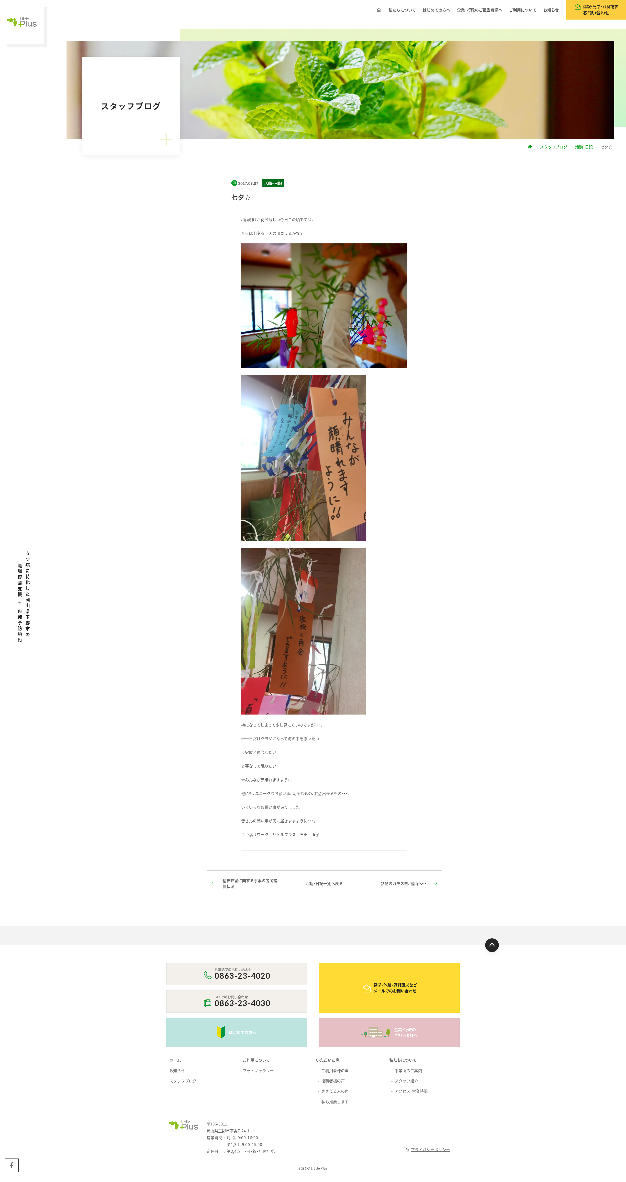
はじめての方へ (436, 10)
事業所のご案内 (408, 1070)
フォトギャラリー (258, 1070)
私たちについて (402, 10)
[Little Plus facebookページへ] (12, 1165)
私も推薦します (335, 1101)
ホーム (175, 1060)
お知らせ (551, 10)
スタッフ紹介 (406, 1081)
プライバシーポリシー (430, 1149)
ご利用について (523, 10)
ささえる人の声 (335, 1091)
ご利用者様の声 (335, 1070)
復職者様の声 (333, 1081)
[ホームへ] (379, 10)
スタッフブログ (183, 1081)
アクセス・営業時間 (411, 1091)
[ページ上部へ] (492, 945)
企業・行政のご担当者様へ (479, 10)
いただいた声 (327, 1060)
